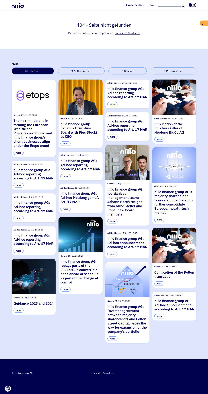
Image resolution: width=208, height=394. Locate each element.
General (127, 71)
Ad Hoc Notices (81, 71)
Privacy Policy (108, 373)
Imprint (97, 373)
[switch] (192, 5)
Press (153, 5)
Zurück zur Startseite (127, 33)
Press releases (173, 71)
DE (191, 5)
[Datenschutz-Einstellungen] (8, 389)
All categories (33, 71)
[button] (34, 118)
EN (194, 5)
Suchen (183, 6)
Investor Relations (135, 5)
